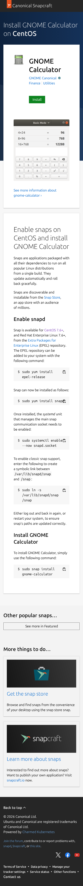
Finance (34, 83)
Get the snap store (27, 694)
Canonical (49, 78)
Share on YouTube (77, 855)
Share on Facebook (67, 855)
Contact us (11, 877)
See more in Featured (41, 626)
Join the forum (13, 840)
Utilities (49, 83)
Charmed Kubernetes (38, 832)
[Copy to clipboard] (64, 372)
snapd (7, 846)
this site (35, 846)
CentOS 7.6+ (53, 330)
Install (37, 99)
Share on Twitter (58, 855)
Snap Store (52, 297)
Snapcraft (19, 846)
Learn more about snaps (34, 759)
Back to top (13, 807)
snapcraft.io (15, 780)
